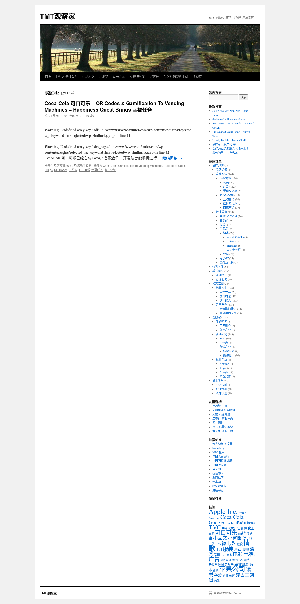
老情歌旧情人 (228, 309)
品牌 (242, 533)
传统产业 (225, 347)
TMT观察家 (57, 16)
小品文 (220, 538)
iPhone (249, 522)
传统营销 (225, 178)
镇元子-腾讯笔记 (222, 427)
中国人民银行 (220, 456)
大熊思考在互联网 (223, 410)
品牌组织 (221, 170)
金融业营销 (227, 262)
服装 (222, 224)
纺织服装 (228, 351)
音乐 (217, 580)
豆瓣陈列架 (137, 76)
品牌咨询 (218, 165)
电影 (238, 554)
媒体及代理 (230, 203)
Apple (223, 368)
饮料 (89, 166)
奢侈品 (224, 220)
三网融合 (225, 326)
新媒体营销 (227, 195)
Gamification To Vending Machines (140, 166)
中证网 (216, 469)
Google (224, 372)
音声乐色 (221, 304)
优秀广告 (234, 528)
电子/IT (224, 258)
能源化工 (228, 355)
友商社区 (218, 477)
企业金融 (221, 389)
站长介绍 (119, 76)
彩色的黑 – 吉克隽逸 (225, 153)
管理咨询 (221, 279)
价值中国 (218, 473)
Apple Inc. (223, 511)
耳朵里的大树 (228, 313)
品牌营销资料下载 (176, 76)
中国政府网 (219, 465)
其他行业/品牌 (228, 216)
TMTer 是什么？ (67, 76)
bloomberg (218, 448)
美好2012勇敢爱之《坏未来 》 (231, 148)
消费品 (224, 229)
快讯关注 (218, 266)
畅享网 (216, 482)
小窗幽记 (237, 538)
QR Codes (61, 170)
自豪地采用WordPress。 (228, 593)
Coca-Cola (110, 166)
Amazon (224, 363)
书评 (224, 528)
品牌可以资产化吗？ (225, 144)
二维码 (73, 170)
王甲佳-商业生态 (222, 418)
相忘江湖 (218, 283)
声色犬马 (225, 292)
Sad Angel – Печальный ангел (229, 119)
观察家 (216, 317)
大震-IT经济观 (221, 414)
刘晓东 (91, 116)
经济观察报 (219, 486)
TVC (215, 527)
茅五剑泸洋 (234, 250)
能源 (215, 570)
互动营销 (59, 166)
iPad (239, 522)
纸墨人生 (221, 288)
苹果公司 (232, 568)
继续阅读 (172, 157)
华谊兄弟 (225, 376)
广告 (226, 186)
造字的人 (225, 300)
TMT (222, 338)
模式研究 (218, 271)
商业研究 (221, 334)
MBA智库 (218, 452)
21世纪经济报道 (222, 444)
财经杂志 (218, 490)
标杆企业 (221, 359)
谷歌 (218, 575)
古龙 (211, 533)
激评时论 (225, 296)
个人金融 (221, 385)
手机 (219, 550)
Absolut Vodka (235, 237)
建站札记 (88, 76)
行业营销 (221, 212)
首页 (48, 76)
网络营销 (79, 166)
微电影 (229, 543)
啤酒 (249, 533)
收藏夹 (197, 76)
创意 (244, 528)
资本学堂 (218, 380)
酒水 (226, 233)
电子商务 (226, 555)
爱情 (217, 555)
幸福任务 (97, 170)
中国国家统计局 (222, 460)
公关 (69, 166)
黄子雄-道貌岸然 (222, 431)
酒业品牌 (228, 575)
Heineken (232, 245)
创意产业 (225, 330)
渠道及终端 (230, 191)
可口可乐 (84, 170)
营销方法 (221, 174)
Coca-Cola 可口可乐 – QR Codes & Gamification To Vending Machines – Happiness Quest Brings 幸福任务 (114, 106)
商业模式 (221, 275)
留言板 (154, 76)
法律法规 (221, 393)
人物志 (224, 342)
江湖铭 (103, 76)
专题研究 (221, 321)
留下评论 (110, 170)
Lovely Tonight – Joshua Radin (229, 140)
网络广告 (237, 560)
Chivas (231, 241)
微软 (239, 544)
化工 (251, 528)
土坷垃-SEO (219, 406)
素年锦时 (218, 423)
